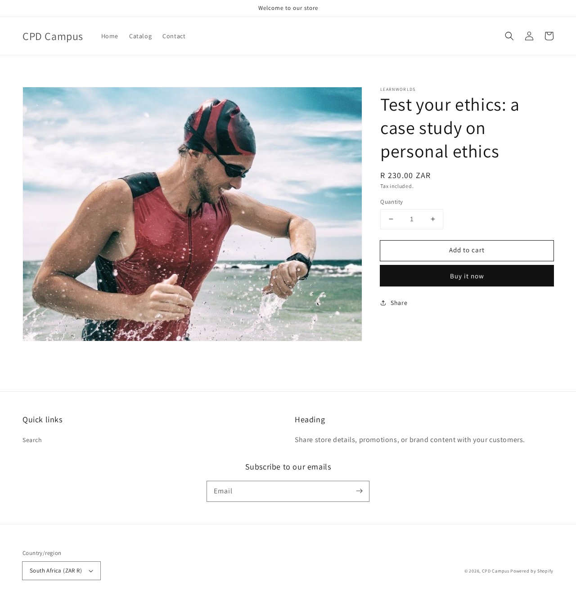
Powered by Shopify (532, 571)
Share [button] (399, 303)
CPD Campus (495, 571)
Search (32, 440)
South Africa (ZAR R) (56, 570)
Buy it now (467, 276)
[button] (509, 36)
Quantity (391, 202)
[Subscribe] (359, 491)
